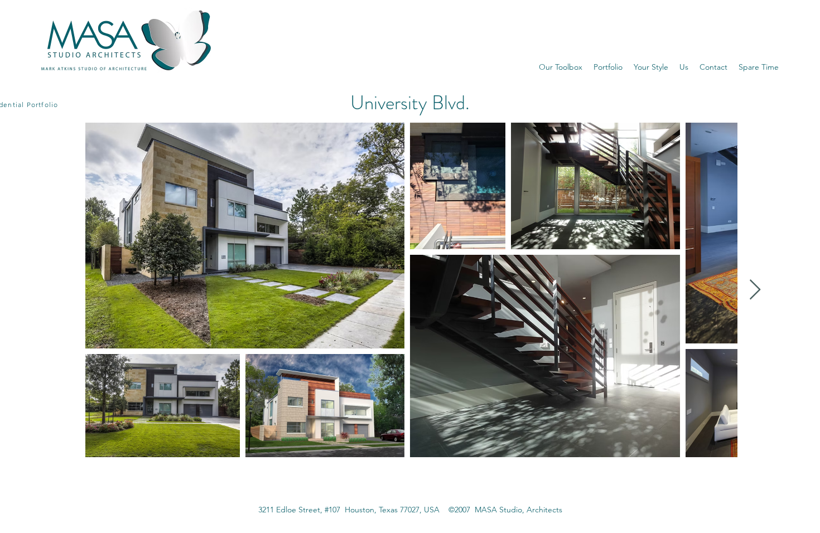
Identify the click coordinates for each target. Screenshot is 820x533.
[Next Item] (755, 290)
